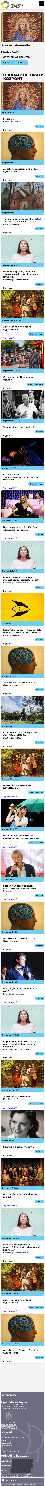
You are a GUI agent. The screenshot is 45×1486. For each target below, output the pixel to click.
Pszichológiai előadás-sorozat (16, 280)
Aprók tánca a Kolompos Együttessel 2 (17, 786)
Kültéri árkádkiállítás (12, 122)
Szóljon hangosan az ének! (18, 886)
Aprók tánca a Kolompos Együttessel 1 (17, 328)
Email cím (5, 1470)
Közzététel (6, 1443)
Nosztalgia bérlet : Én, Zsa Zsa (20, 527)
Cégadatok (6, 1440)
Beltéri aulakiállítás (11, 224)
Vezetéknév (6, 1461)
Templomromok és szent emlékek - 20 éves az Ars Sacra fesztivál (22, 220)
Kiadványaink (7, 1446)
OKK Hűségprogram (10, 1451)
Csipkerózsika (11, 474)
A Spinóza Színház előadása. (15, 530)
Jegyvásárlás (9, 338)
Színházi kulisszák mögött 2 (18, 1147)
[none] (22, 97)
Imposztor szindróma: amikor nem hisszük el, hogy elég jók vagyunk (19, 1044)
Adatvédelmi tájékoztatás (13, 1437)
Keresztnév (6, 1466)
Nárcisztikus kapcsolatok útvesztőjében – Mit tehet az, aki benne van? (21, 1247)
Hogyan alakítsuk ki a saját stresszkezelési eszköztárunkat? (21, 578)
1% (2, 1448)
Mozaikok (8, 119)
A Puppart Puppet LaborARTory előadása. (21, 838)
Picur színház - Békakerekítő (19, 835)
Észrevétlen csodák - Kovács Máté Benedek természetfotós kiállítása (22, 631)
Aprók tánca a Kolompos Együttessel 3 (17, 1097)
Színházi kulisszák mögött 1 (18, 427)
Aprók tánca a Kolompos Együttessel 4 (17, 1301)
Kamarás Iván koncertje (13, 994)
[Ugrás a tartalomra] (22, 39)
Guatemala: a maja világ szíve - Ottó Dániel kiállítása (20, 734)
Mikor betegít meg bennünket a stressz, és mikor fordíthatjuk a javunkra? (21, 274)
